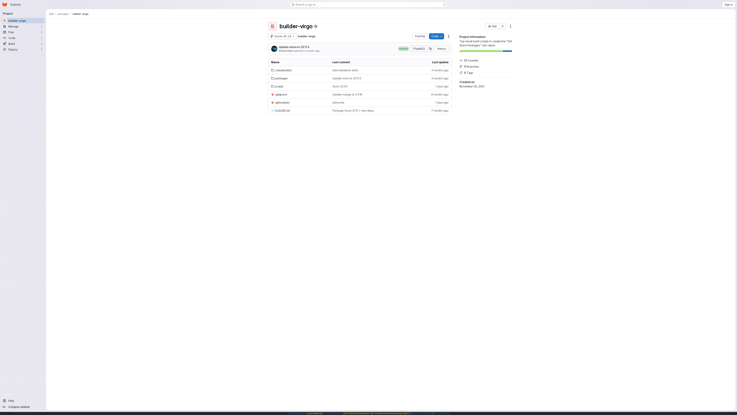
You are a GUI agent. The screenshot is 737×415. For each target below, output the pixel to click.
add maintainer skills (345, 70)
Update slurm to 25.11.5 (294, 47)
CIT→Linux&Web (332, 413)
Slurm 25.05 (340, 86)
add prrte (338, 102)
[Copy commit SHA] (430, 49)
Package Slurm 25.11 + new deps (353, 110)
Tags (468, 72)
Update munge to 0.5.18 (347, 94)
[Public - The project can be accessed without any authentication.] (315, 26)
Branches (471, 66)
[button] (403, 48)
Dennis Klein (286, 50)
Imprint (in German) (421, 413)
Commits (471, 60)
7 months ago (440, 110)
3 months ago (312, 50)
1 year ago (442, 86)
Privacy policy (441, 413)
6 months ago (440, 94)
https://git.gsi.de (297, 413)
